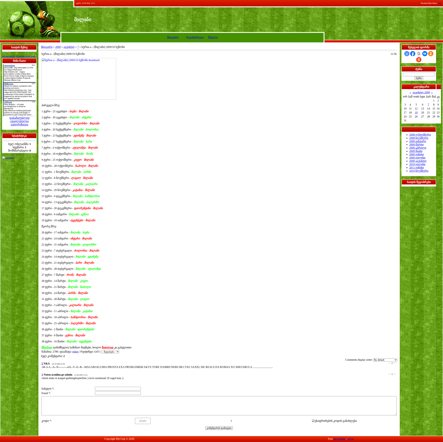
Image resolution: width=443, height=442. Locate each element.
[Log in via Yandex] (418, 59)
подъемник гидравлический (18, 56)
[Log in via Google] (419, 53)
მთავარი (173, 37)
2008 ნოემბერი (418, 137)
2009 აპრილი (417, 147)
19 (416, 112)
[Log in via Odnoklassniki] (430, 53)
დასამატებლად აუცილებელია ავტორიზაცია (19, 121)
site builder (339, 438)
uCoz (351, 438)
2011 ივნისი (416, 167)
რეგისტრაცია (195, 37)
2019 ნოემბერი (418, 170)
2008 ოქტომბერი (420, 134)
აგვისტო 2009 (421, 92)
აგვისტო (69, 46)
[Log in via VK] (424, 53)
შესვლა (213, 37)
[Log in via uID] (406, 53)
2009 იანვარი (417, 141)
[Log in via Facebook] (412, 53)
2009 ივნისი (416, 154)
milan (75, 351)
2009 (58, 46)
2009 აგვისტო (418, 161)
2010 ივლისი (417, 164)
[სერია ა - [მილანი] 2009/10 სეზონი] (79, 57)
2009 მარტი (416, 144)
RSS (439, 3)
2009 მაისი (415, 151)
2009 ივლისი (417, 157)
